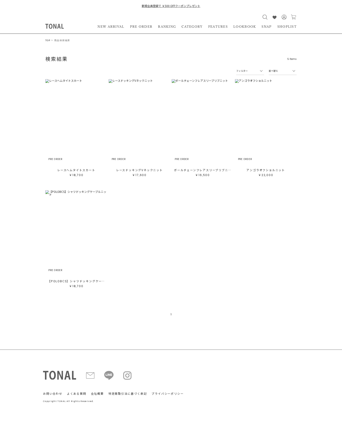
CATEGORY (191, 26)
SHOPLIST (287, 26)
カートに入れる (294, 17)
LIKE (275, 17)
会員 (284, 17)
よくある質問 (76, 393)
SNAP (267, 26)
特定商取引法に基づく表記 (127, 393)
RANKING (167, 26)
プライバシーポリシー (167, 393)
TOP (47, 40)
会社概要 (97, 393)
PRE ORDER (141, 26)
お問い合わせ (52, 393)
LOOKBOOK (244, 26)
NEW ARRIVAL (110, 26)
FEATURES (218, 26)
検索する (265, 17)
